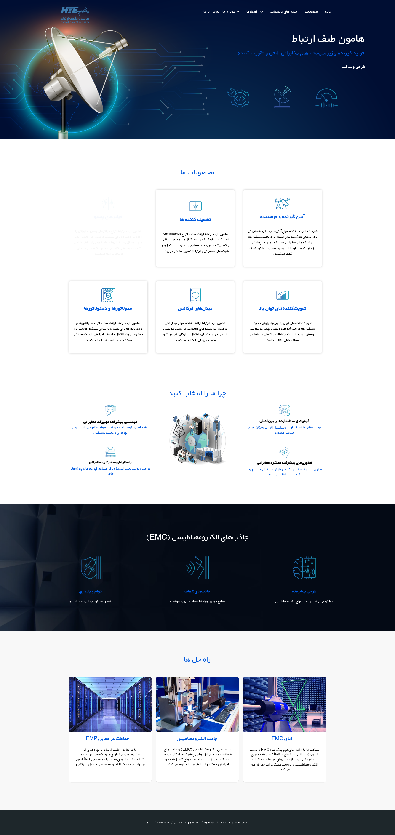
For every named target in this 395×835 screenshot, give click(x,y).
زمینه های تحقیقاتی (186, 822)
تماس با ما (241, 822)
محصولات (163, 822)
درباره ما (225, 822)
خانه (149, 822)
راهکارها (209, 822)
